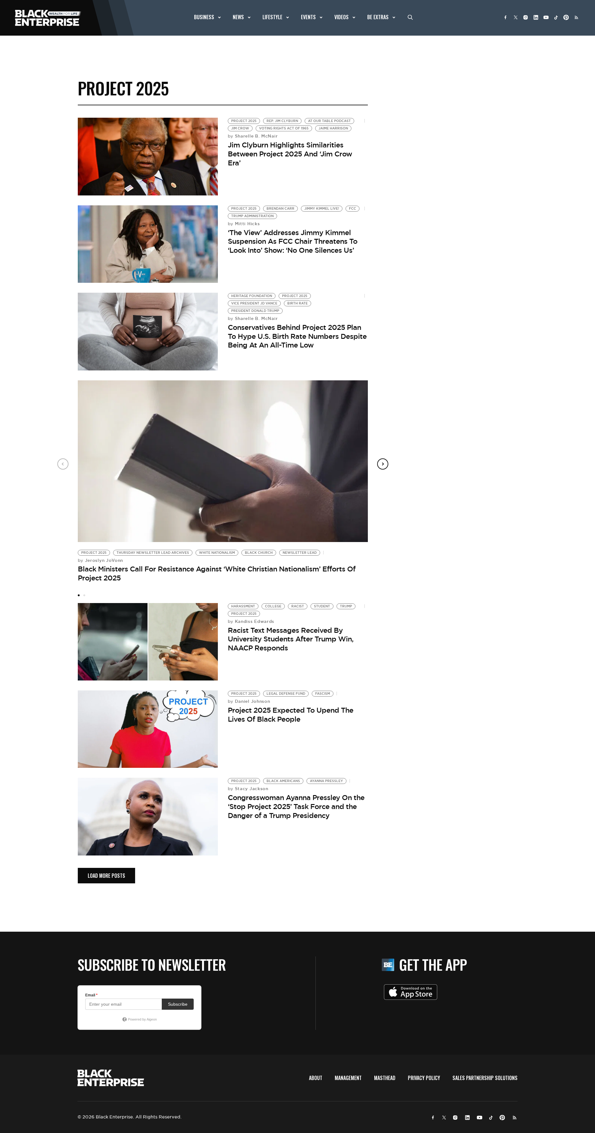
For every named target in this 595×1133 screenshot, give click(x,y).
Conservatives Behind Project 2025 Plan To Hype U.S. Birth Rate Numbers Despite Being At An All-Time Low (297, 336)
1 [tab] (79, 595)
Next (382, 464)
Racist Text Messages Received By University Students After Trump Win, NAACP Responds (290, 639)
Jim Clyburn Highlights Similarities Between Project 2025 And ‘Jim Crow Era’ (290, 153)
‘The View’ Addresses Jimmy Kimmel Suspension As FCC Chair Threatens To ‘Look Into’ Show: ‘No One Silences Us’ (292, 241)
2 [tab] (84, 595)
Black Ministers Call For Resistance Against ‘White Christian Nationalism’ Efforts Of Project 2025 (216, 573)
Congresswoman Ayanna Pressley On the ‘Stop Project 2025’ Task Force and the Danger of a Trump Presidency (296, 806)
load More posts (106, 875)
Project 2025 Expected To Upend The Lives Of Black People (290, 715)
